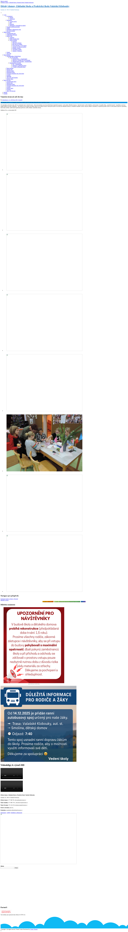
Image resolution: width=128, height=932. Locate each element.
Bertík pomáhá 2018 (14, 39)
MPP (10, 23)
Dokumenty (9, 20)
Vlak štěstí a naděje (16, 49)
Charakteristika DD (11, 33)
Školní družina (10, 68)
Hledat (2, 866)
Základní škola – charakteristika (19, 59)
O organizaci (10, 16)
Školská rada (10, 69)
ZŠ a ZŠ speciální (13, 57)
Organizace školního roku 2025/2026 (15, 73)
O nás (5, 15)
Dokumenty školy (11, 72)
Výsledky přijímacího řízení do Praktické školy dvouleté (67, 601)
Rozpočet (11, 24)
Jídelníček (9, 76)
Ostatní (8, 52)
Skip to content (4, 1)
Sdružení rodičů (10, 71)
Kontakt (5, 93)
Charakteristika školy (11, 81)
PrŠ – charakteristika (17, 64)
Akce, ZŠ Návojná (11, 91)
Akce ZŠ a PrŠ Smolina (12, 77)
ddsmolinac (5, 100)
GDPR (8, 28)
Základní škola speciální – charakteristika (22, 61)
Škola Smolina (7, 55)
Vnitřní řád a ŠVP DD (12, 35)
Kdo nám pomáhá (11, 31)
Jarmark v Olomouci (17, 51)
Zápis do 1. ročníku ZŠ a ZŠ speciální (21, 60)
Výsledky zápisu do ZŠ (48, 601)
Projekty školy (10, 79)
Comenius (11, 37)
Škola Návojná (7, 80)
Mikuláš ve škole (5, 600)
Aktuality (20, 100)
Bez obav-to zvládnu (17, 44)
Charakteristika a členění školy (14, 56)
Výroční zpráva (13, 21)
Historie (11, 17)
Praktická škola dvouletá (15, 63)
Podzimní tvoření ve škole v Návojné (9, 599)
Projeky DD (9, 36)
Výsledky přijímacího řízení (18, 67)
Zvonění (8, 75)
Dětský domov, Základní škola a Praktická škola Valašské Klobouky (35, 6)
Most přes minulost (16, 43)
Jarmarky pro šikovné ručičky (19, 47)
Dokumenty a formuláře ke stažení (17, 25)
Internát (5, 92)
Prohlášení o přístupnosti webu (14, 29)
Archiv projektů (13, 40)
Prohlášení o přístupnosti (16, 812)
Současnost (12, 19)
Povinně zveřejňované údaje (13, 27)
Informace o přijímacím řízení (19, 65)
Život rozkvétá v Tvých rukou (19, 45)
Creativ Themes (34, 929)
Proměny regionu (16, 48)
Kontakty (9, 89)
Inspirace (14, 41)
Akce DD (9, 53)
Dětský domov (7, 32)
